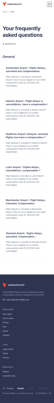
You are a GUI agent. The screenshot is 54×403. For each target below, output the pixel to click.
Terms (5, 353)
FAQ (4, 327)
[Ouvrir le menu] (49, 4)
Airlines (6, 371)
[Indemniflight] (14, 285)
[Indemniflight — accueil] (12, 4)
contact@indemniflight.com (17, 299)
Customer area (9, 376)
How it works (8, 318)
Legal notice (8, 349)
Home (5, 12)
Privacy (6, 357)
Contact (6, 335)
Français (10, 388)
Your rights (7, 314)
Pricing (6, 322)
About (5, 331)
